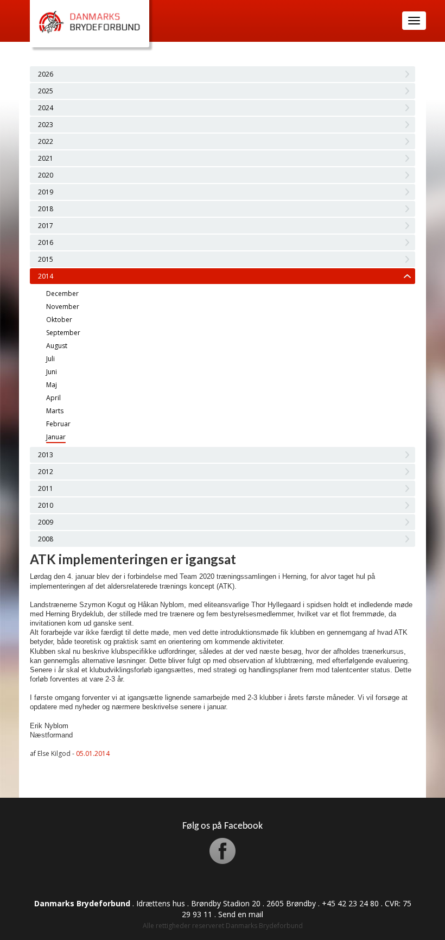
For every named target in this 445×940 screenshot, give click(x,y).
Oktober (59, 319)
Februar (58, 423)
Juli (50, 358)
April (53, 397)
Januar (56, 436)
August (56, 345)
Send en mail (240, 914)
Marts (54, 410)
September (63, 332)
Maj (51, 384)
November (62, 306)
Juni (51, 371)
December (62, 293)
